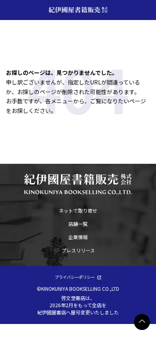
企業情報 (78, 236)
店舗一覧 (78, 223)
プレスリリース (78, 250)
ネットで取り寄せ (78, 210)
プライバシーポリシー (75, 277)
